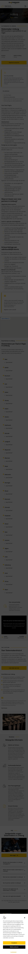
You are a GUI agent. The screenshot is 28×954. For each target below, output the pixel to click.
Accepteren (14, 943)
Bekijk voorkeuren (14, 947)
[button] (24, 917)
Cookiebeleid (13, 952)
